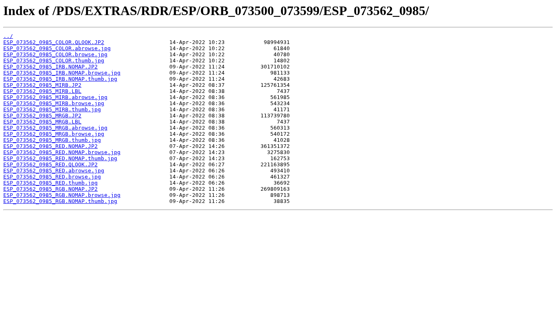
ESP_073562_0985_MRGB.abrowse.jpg (55, 128)
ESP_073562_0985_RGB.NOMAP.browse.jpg (61, 195)
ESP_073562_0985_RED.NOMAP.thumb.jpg (60, 158)
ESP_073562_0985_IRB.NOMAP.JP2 (50, 67)
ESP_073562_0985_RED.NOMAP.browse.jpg (61, 152)
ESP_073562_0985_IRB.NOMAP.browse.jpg (61, 73)
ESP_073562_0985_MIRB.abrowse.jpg (55, 97)
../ (8, 36)
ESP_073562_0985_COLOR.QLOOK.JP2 (53, 42)
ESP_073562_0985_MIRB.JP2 (42, 85)
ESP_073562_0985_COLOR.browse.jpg (55, 54)
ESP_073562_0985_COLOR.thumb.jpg (53, 60)
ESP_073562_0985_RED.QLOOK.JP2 (50, 164)
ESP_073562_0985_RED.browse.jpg (52, 177)
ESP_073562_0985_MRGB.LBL (42, 122)
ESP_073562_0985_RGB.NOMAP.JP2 (50, 189)
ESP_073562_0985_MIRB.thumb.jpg (52, 109)
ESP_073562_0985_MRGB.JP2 (42, 115)
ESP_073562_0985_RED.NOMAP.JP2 (50, 146)
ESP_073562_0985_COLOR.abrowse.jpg (57, 48)
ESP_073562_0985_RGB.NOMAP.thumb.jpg (60, 201)
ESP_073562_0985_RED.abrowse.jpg (53, 171)
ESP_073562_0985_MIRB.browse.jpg (53, 103)
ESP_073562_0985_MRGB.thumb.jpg (52, 140)
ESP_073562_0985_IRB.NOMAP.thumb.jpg (60, 79)
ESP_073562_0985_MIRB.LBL (42, 91)
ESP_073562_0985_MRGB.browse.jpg (53, 134)
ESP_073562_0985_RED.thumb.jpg (50, 183)
